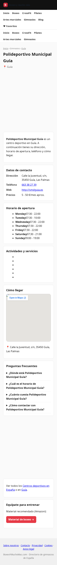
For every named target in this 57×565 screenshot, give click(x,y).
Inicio (6, 13)
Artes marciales (12, 19)
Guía (23, 48)
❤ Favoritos (10, 26)
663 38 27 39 (29, 184)
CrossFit (26, 13)
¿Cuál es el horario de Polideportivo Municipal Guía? (25, 386)
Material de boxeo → (21, 519)
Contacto (25, 545)
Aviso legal (28, 548)
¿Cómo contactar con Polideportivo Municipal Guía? (25, 407)
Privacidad (37, 545)
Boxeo (15, 13)
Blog (40, 19)
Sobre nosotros (11, 545)
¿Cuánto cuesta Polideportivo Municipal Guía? (26, 396)
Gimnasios (29, 19)
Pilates (38, 13)
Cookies (48, 545)
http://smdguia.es (32, 190)
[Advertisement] (28, 100)
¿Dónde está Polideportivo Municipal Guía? (24, 375)
